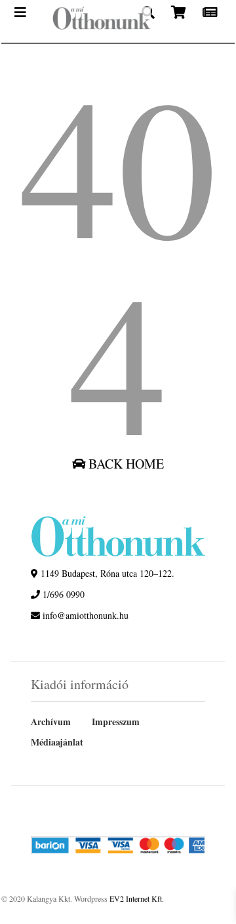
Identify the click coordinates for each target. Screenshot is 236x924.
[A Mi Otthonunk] (90, 21)
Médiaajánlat (57, 742)
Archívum (51, 721)
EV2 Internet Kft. (136, 898)
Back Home (124, 463)
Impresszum (116, 721)
